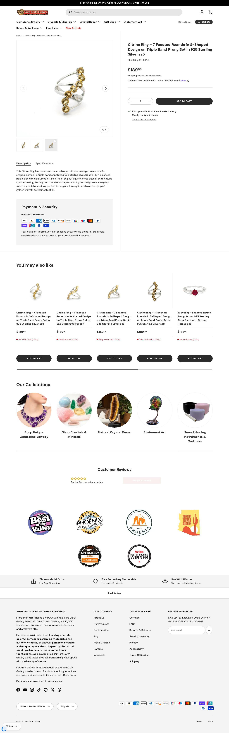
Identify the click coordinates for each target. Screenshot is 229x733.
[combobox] (124, 12)
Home (18, 35)
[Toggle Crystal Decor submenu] (99, 22)
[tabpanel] (64, 180)
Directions (184, 22)
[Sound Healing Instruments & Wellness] (195, 410)
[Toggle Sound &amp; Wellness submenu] (41, 28)
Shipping (132, 75)
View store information (144, 119)
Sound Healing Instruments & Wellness (195, 436)
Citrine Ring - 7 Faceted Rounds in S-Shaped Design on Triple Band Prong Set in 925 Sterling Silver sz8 (154, 318)
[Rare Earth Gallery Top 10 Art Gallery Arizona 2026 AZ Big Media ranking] (89, 556)
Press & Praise (102, 642)
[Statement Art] (154, 410)
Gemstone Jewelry (28, 22)
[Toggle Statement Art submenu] (145, 22)
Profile (210, 721)
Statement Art (133, 22)
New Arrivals (73, 28)
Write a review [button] (142, 480)
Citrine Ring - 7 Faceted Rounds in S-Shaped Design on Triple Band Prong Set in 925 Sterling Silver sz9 (33, 318)
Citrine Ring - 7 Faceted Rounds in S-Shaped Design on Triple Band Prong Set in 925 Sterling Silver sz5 (43, 35)
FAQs (132, 624)
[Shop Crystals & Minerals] (74, 410)
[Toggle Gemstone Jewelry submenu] (43, 22)
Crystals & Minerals (60, 22)
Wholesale (99, 655)
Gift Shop (110, 22)
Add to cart (184, 101)
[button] (210, 12)
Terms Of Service (139, 655)
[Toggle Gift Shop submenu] (119, 22)
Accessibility (136, 648)
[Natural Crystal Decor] (114, 410)
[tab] (23, 163)
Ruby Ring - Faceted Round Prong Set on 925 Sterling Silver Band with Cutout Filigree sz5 (194, 318)
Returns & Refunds (140, 630)
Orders (199, 721)
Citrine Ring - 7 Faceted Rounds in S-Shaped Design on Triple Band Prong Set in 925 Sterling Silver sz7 (74, 318)
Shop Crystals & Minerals (74, 434)
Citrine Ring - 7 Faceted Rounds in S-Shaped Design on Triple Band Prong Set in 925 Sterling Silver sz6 (114, 318)
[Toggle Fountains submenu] (61, 28)
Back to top (114, 593)
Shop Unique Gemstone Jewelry (34, 434)
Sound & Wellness (27, 28)
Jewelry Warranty (139, 636)
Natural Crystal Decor (114, 432)
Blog (96, 636)
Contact (134, 617)
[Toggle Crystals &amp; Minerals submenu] (74, 22)
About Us (99, 617)
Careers (98, 648)
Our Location (101, 630)
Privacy (133, 642)
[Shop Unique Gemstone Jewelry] (34, 410)
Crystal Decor (88, 22)
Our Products (101, 624)
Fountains (52, 28)
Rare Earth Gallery (32, 721)
